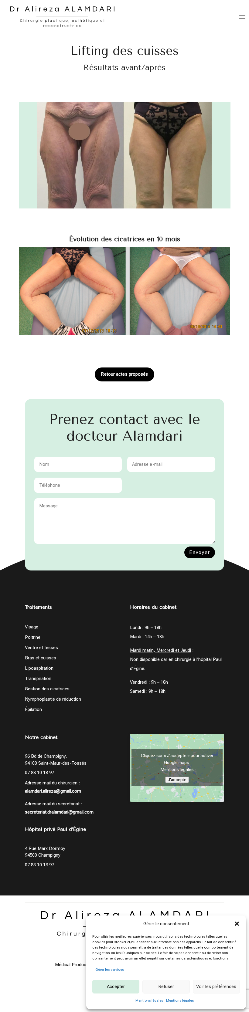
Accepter (116, 986)
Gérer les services (109, 969)
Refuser (166, 986)
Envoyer (199, 552)
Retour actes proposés (124, 374)
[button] (237, 924)
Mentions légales (149, 1000)
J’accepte (177, 779)
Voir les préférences (216, 986)
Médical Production (74, 964)
